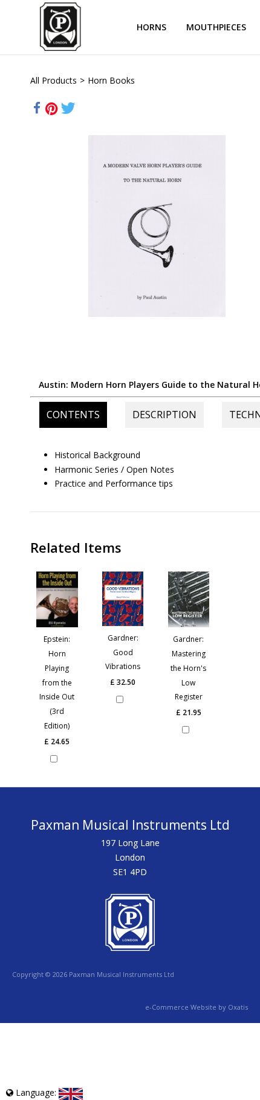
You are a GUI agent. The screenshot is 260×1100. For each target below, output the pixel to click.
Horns (151, 27)
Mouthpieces (216, 27)
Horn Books (111, 80)
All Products (53, 80)
